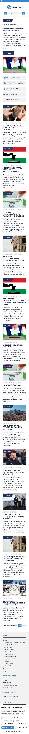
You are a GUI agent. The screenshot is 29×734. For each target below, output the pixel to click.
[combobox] (15, 13)
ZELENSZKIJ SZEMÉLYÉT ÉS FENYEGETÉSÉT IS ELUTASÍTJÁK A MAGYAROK (14, 472)
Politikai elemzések (13, 89)
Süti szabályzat (7, 683)
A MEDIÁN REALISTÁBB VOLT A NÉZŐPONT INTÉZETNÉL (13, 29)
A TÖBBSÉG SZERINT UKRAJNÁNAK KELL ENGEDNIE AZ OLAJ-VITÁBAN (14, 603)
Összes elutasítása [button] (21, 727)
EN (6, 671)
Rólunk (5, 640)
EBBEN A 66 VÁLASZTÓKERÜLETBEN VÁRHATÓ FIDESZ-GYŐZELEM (13, 214)
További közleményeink (10, 625)
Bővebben (8, 53)
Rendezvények (7, 666)
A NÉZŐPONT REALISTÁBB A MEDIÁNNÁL (13, 346)
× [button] (27, 706)
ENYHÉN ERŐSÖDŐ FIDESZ (12, 385)
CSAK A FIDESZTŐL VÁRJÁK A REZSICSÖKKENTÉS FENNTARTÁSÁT (13, 128)
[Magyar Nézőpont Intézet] (14, 7)
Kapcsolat (5, 668)
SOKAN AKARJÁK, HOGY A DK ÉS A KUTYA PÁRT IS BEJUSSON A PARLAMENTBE (14, 559)
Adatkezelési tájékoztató (10, 685)
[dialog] (14, 719)
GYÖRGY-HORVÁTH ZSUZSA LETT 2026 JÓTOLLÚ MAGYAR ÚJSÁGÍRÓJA (13, 516)
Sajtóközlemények (9, 24)
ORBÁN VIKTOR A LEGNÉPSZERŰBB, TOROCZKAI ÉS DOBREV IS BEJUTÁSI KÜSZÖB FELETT (14, 301)
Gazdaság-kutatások (13, 94)
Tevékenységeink (8, 647)
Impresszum (6, 680)
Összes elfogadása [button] (7, 727)
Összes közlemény (12, 78)
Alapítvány (7, 661)
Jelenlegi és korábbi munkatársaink (14, 642)
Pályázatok (9, 663)
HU (3, 671)
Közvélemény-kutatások (14, 83)
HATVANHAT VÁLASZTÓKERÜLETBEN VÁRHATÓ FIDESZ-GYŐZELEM (13, 258)
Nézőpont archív (7, 687)
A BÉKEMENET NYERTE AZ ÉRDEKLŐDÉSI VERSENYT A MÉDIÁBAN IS (12, 428)
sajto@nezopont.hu (12, 696)
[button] (14, 72)
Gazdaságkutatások (10, 656)
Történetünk (8, 645)
